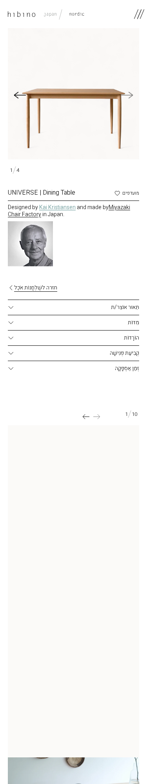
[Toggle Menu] (139, 14)
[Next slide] (86, 416)
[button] (19, 95)
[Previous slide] (97, 416)
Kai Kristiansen (57, 207)
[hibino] (46, 14)
